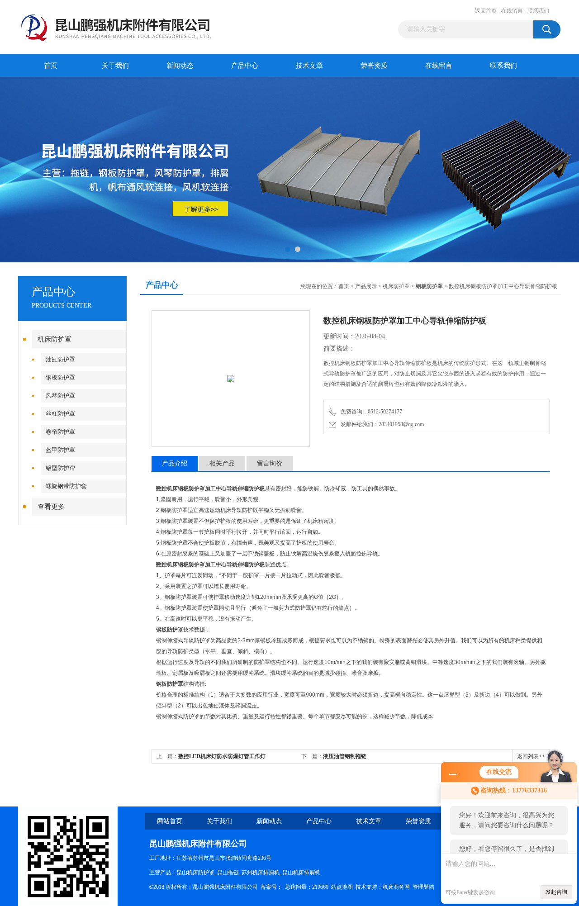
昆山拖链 (228, 872)
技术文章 (309, 65)
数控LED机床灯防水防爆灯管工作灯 (222, 756)
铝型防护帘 (60, 468)
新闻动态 (180, 65)
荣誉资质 (374, 65)
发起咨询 (556, 892)
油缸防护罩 (60, 359)
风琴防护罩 (60, 395)
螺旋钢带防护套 (66, 486)
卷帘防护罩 (60, 431)
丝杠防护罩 (60, 413)
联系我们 (538, 11)
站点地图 (342, 887)
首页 (50, 65)
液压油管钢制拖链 (344, 756)
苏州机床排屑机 (261, 872)
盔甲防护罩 (60, 449)
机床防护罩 (54, 339)
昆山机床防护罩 (195, 872)
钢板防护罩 (60, 377)
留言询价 (269, 463)
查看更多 (51, 506)
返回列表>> (531, 756)
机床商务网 (396, 887)
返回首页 (486, 11)
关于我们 (115, 65)
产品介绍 (174, 463)
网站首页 (169, 821)
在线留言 (512, 11)
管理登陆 (423, 887)
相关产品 (222, 463)
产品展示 (366, 286)
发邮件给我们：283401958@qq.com (381, 424)
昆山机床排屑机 (301, 872)
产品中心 (244, 65)
